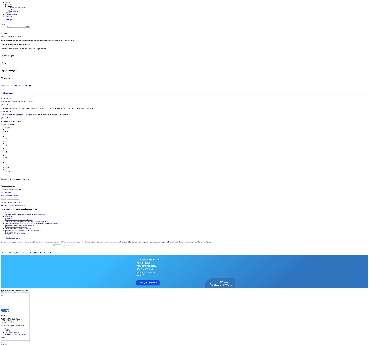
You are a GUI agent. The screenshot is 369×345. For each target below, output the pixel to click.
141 (6, 138)
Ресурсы (7, 237)
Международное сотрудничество (15, 234)
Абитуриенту (9, 4)
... (5, 148)
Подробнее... (4, 344)
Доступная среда (10, 232)
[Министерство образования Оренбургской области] (79, 242)
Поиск (27, 26)
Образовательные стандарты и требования (18, 220)
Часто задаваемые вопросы (9, 195)
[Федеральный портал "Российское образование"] (17, 242)
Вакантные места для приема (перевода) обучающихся (22, 230)
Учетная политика (11, 14)
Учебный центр (7, 93)
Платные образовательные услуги (16, 227)
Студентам (8, 6)
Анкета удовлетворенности (10, 199)
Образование (9, 218)
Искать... (4, 26)
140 (6, 134)
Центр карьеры (13, 11)
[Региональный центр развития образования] (112, 242)
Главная (7, 2)
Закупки (7, 18)
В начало (7, 128)
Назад (6, 131)
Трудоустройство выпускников (11, 189)
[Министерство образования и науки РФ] (47, 242)
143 (6, 145)
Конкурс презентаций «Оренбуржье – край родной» (18, 114)
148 (6, 160)
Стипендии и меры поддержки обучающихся (19, 225)
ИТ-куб (10, 9)
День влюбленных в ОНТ (9, 101)
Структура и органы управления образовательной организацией (26, 214)
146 (6, 154)
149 (6, 164)
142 (6, 141)
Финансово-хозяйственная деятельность (18, 228)
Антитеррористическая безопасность (13, 205)
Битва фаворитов (6, 121)
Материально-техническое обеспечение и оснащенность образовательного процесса (32, 223)
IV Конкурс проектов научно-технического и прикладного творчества (24, 108)
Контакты (8, 13)
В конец (7, 171)
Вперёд (7, 167)
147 (6, 157)
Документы (8, 216)
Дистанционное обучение (16, 7)
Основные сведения (11, 213)
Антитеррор (9, 19)
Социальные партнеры (12, 239)
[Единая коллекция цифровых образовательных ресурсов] (147, 242)
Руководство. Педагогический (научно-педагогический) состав (25, 221)
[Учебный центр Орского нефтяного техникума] (182, 242)
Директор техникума (8, 186)
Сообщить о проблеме (148, 283)
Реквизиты (8, 16)
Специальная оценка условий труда (16, 85)
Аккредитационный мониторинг (11, 202)
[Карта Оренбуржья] (204, 242)
